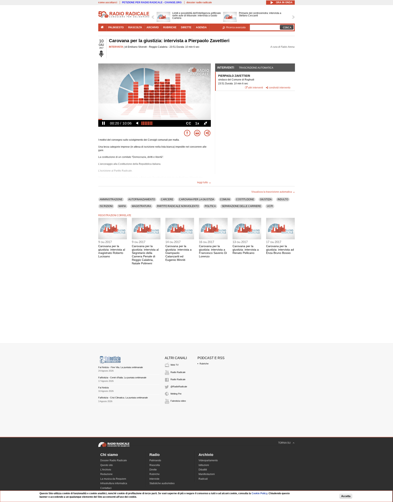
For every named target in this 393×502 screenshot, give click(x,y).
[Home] (123, 17)
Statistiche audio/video (162, 483)
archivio (153, 27)
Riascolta (154, 465)
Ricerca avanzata (236, 27)
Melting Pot (176, 393)
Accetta (345, 496)
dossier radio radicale (199, 2)
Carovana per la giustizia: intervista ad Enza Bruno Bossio (280, 249)
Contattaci (106, 488)
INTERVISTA (116, 46)
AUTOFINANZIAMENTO (141, 199)
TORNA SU (284, 442)
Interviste (154, 478)
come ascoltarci (107, 2)
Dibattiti (203, 469)
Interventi (225, 67)
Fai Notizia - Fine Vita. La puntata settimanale (120, 367)
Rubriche (204, 363)
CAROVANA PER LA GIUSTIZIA (196, 199)
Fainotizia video (178, 401)
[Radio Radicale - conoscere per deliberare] (113, 446)
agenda (201, 27)
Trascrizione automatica (256, 67)
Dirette (153, 469)
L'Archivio (105, 469)
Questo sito (106, 465)
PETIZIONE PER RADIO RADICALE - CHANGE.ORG (152, 2)
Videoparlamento (208, 460)
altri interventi (255, 87)
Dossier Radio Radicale (113, 460)
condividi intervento (279, 87)
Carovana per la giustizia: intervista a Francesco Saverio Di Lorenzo (213, 251)
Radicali (203, 478)
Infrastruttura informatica (113, 483)
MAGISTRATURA (141, 206)
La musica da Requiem (113, 478)
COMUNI (225, 199)
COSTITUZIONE (245, 199)
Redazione (106, 474)
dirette (186, 27)
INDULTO (283, 199)
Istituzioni (204, 465)
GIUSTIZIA (266, 199)
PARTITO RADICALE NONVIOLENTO (178, 206)
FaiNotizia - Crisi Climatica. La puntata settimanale (123, 397)
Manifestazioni (207, 474)
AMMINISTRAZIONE (111, 199)
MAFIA (122, 206)
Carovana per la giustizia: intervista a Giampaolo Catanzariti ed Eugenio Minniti (178, 252)
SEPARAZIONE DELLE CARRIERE (241, 206)
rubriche (169, 27)
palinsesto (116, 27)
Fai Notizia (103, 387)
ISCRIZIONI (106, 206)
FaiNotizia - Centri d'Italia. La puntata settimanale (122, 377)
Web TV (174, 365)
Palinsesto (155, 460)
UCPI (270, 206)
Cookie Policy (259, 493)
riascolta (135, 27)
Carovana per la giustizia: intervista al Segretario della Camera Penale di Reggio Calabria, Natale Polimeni (145, 254)
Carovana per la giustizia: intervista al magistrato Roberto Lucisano (111, 251)
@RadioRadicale (179, 386)
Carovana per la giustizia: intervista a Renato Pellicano (246, 249)
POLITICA (210, 206)
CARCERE (167, 199)
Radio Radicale (178, 372)
